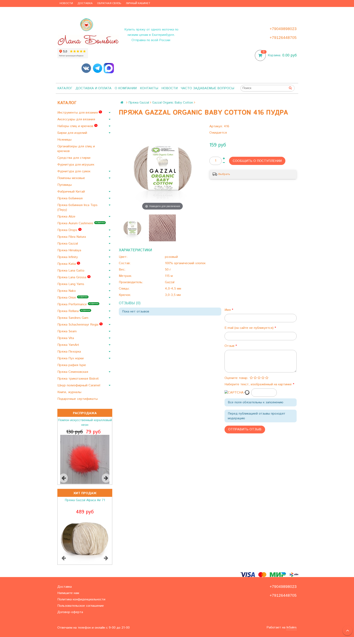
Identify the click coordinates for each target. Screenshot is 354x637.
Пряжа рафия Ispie (72, 365)
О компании (126, 88)
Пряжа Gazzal (68, 243)
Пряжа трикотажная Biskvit (78, 378)
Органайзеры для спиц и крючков (76, 148)
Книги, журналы (69, 392)
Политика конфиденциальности (81, 599)
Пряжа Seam (67, 331)
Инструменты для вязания (79, 112)
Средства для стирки (74, 158)
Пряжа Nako (67, 291)
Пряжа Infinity (68, 257)
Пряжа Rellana (73, 311)
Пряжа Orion (72, 297)
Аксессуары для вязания (76, 119)
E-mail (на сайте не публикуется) (250, 328)
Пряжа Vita (66, 338)
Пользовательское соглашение (80, 605)
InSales (291, 627)
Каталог (64, 88)
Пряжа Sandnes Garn (73, 318)
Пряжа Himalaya (69, 250)
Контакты (149, 88)
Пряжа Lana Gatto (71, 270)
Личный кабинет (138, 3)
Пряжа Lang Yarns (71, 284)
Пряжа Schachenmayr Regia (79, 324)
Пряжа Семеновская (73, 372)
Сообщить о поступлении (257, 161)
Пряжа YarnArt (68, 345)
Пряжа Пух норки (71, 358)
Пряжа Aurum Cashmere (81, 223)
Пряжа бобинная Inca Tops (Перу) (77, 207)
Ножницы (65, 139)
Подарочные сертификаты (78, 399)
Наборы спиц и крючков (77, 126)
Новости (66, 3)
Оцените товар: (236, 378)
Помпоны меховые (71, 178)
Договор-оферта (70, 612)
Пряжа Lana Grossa (73, 277)
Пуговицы (65, 185)
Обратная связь (109, 3)
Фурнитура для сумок (74, 171)
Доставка (85, 3)
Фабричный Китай (71, 191)
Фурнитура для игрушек (76, 164)
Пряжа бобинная (70, 198)
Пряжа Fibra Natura (72, 237)
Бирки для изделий (72, 133)
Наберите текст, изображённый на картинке (259, 384)
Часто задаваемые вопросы (207, 88)
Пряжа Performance (78, 304)
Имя (228, 310)
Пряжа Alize (66, 216)
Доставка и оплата (93, 88)
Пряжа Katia (68, 264)
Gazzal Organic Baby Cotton (172, 102)
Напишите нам (68, 593)
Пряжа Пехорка (69, 351)
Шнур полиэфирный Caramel (79, 385)
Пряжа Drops (69, 230)
